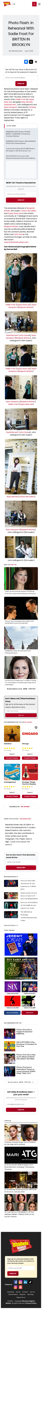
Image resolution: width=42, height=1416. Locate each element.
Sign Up (21, 83)
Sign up (21, 1110)
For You (13, 565)
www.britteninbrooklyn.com (16, 242)
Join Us (32, 1292)
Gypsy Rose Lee (15, 213)
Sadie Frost (21, 99)
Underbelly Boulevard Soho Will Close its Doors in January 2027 (20, 1190)
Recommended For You (13, 1023)
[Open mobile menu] (39, 4)
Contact (25, 1292)
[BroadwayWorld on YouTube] (20, 1287)
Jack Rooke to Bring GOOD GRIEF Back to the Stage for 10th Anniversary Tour (20, 150)
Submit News (13, 1294)
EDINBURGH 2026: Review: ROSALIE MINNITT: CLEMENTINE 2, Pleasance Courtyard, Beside (18, 134)
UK (14, 4)
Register (22, 4)
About (18, 1292)
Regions (23, 1294)
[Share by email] (36, 62)
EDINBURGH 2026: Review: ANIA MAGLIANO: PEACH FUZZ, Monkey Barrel (21, 142)
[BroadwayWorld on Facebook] (16, 1282)
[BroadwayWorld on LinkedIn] (25, 1282)
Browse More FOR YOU (19, 1082)
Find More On (19, 807)
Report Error (21, 1297)
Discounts (29, 1013)
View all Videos (10, 925)
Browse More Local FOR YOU (21, 689)
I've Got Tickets (12, 758)
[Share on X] (31, 62)
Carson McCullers (28, 210)
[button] (34, 4)
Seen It (12, 754)
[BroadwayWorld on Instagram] (20, 1282)
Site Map (30, 1294)
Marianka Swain (25, 819)
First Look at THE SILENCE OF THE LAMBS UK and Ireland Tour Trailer (29, 905)
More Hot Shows (12, 1013)
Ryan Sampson (10, 107)
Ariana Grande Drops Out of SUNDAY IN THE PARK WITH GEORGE (20, 1143)
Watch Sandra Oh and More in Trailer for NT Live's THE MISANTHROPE (29, 896)
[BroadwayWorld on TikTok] (30, 1282)
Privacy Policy (30, 1303)
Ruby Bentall (26, 102)
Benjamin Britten (11, 226)
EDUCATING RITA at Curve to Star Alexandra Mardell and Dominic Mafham (20, 157)
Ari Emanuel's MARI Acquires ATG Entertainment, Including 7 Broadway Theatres (19, 1167)
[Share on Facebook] (26, 62)
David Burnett (10, 104)
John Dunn (18, 234)
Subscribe (21, 867)
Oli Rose (32, 107)
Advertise (10, 1292)
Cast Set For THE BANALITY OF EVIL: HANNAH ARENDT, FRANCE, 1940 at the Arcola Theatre (19, 1214)
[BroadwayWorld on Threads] (16, 1287)
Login (28, 4)
